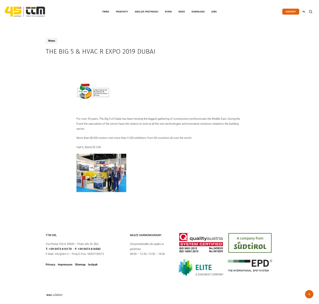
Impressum (65, 264)
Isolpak (93, 264)
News (51, 40)
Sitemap (80, 264)
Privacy (50, 264)
